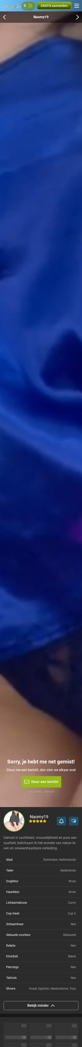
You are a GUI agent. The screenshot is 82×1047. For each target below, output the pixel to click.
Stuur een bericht (44, 782)
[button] (61, 821)
